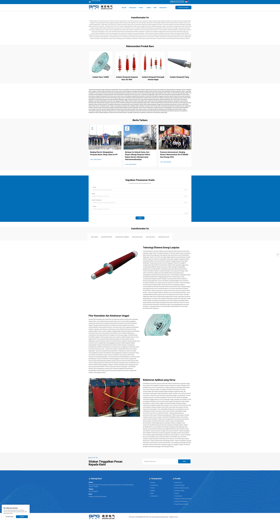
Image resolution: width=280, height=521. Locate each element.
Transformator (178, 496)
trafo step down (150, 237)
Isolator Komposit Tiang (179, 77)
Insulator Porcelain (179, 490)
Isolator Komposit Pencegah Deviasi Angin (153, 78)
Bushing (177, 493)
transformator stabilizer (122, 237)
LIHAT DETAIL (100, 63)
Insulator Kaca (178, 482)
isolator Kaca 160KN (101, 77)
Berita (155, 7)
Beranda (124, 7)
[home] (101, 7)
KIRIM (140, 218)
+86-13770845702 (93, 491)
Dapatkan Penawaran (183, 7)
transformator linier (106, 237)
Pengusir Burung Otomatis (181, 504)
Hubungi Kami (163, 7)
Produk (141, 7)
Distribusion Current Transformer (183, 498)
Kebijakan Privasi (173, 517)
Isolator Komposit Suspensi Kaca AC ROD (127, 78)
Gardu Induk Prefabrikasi (181, 501)
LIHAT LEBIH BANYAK (95, 159)
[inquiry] (278, 254)
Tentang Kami (132, 7)
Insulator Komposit (179, 485)
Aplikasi (149, 7)
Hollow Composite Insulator (182, 488)
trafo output (94, 237)
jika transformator (137, 237)
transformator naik (163, 237)
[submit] (182, 1)
